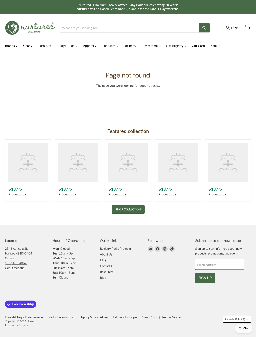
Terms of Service (171, 317)
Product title (17, 194)
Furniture (45, 45)
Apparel (89, 45)
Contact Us (107, 266)
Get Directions (14, 268)
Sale (214, 45)
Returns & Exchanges (125, 317)
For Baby (130, 45)
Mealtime (151, 45)
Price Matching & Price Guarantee (24, 317)
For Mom (109, 45)
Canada (235, 319)
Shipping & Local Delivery (94, 317)
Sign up (205, 278)
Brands (10, 45)
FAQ (103, 260)
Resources (107, 272)
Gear (27, 45)
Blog (103, 277)
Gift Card (198, 45)
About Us (106, 254)
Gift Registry (175, 45)
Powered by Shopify (16, 325)
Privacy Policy (149, 317)
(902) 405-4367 (16, 263)
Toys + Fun (67, 45)
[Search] (204, 27)
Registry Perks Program (115, 248)
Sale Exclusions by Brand (61, 317)
